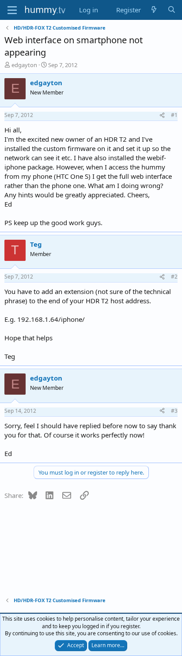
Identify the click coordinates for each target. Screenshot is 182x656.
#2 (174, 276)
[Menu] (12, 10)
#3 (174, 411)
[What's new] (154, 10)
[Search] (171, 10)
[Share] (162, 115)
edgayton (24, 65)
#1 (174, 115)
